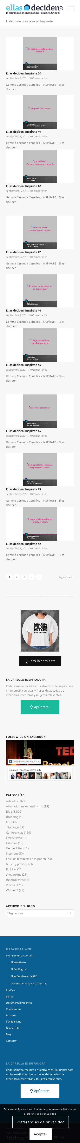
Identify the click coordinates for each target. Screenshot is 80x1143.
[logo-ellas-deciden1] (33, 8)
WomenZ (12, 890)
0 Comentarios (38, 78)
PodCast (11, 990)
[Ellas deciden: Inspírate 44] (40, 411)
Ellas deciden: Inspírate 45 (23, 365)
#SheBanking (13, 1021)
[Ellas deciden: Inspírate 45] (40, 345)
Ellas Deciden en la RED (24, 976)
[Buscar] (59, 8)
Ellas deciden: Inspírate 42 (23, 544)
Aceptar (40, 1134)
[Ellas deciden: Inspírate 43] (40, 469)
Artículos (12, 801)
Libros (9, 996)
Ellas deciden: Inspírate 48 (23, 186)
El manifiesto (18, 962)
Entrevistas (13, 838)
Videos (10, 885)
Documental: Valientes (19, 1002)
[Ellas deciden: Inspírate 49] (40, 112)
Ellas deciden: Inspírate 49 (23, 131)
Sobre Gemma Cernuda (19, 955)
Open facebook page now (26, 761)
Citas (9, 822)
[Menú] (68, 8)
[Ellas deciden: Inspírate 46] (40, 290)
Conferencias (14, 832)
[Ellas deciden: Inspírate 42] (40, 524)
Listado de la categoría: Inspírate (29, 21)
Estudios (11, 843)
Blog (9, 811)
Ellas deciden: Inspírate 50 (23, 73)
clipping (11, 827)
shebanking (13, 874)
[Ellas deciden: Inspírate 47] (40, 232)
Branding (12, 817)
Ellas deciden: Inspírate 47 (23, 252)
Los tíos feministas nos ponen (26, 859)
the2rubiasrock (16, 880)
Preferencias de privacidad (40, 1122)
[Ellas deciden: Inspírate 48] (40, 166)
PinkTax (11, 869)
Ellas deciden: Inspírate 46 (23, 310)
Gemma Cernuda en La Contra (28, 983)
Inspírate (12, 853)
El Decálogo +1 (19, 969)
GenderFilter (14, 848)
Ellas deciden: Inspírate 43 (23, 489)
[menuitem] (59, 8)
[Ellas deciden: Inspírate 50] (40, 53)
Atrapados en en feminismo (24, 806)
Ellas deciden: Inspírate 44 (23, 431)
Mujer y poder (15, 864)
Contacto (11, 1040)
